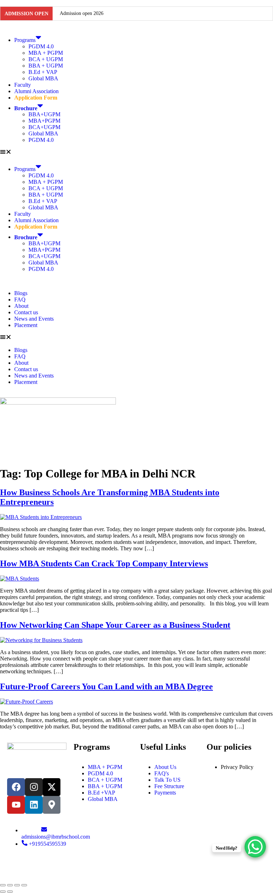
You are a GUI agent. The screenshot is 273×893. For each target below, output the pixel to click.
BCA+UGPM (44, 127)
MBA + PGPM (45, 53)
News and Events (34, 319)
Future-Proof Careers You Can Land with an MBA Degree (106, 686)
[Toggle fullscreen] (10, 885)
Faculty (22, 85)
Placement (25, 325)
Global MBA (43, 78)
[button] (136, 152)
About (21, 306)
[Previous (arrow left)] (3, 892)
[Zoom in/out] (3, 885)
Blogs (20, 293)
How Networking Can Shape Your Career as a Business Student (115, 625)
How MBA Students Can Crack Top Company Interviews (104, 563)
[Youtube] (16, 805)
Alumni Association (36, 91)
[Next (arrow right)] (10, 892)
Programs (25, 40)
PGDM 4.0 (41, 46)
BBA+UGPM (44, 114)
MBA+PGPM (44, 121)
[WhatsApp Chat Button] (255, 846)
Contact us (26, 312)
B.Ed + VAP (42, 72)
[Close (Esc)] (24, 885)
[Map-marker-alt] (51, 805)
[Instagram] (34, 787)
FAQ (20, 299)
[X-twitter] (51, 787)
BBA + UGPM (45, 66)
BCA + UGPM (45, 59)
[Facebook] (16, 787)
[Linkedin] (34, 805)
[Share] (17, 885)
